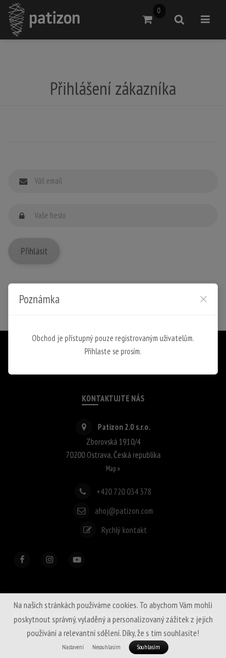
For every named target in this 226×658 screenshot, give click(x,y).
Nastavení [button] (73, 647)
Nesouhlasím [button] (106, 647)
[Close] (204, 299)
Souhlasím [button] (148, 647)
